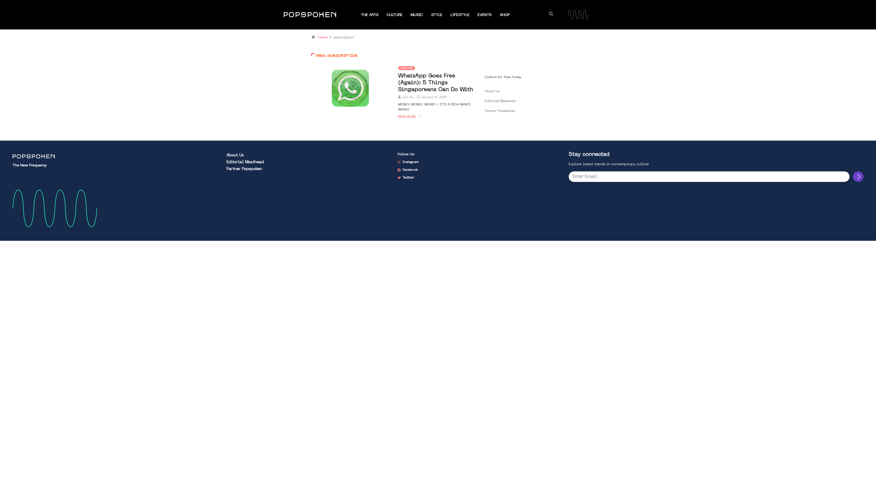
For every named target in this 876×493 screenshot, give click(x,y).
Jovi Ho (408, 97)
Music (417, 15)
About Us (492, 91)
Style (436, 15)
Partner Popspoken (500, 111)
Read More (407, 116)
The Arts (369, 15)
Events (485, 15)
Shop (505, 15)
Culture (394, 15)
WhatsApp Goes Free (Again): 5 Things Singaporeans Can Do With (435, 82)
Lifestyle (460, 15)
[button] (550, 14)
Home (323, 37)
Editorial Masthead (500, 101)
